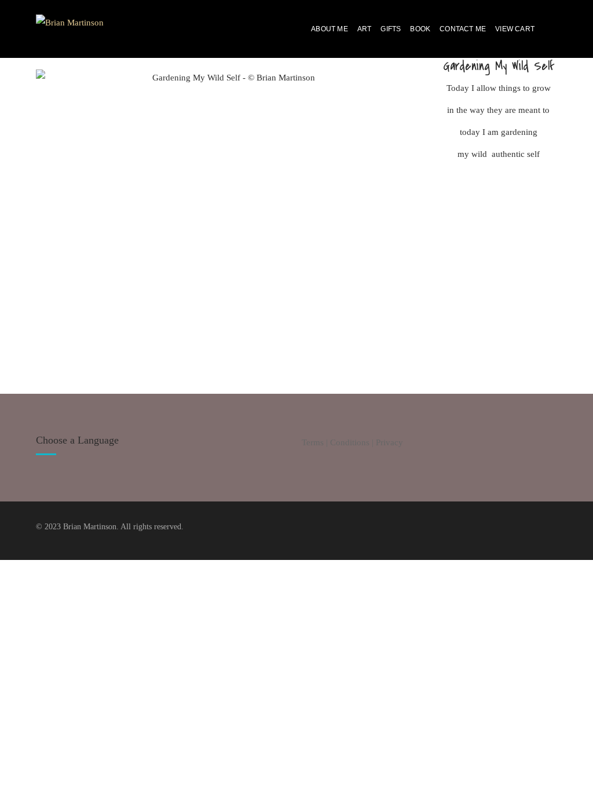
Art (364, 29)
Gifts (390, 29)
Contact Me (463, 29)
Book (420, 29)
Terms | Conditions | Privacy (352, 442)
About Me (329, 29)
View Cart (515, 29)
